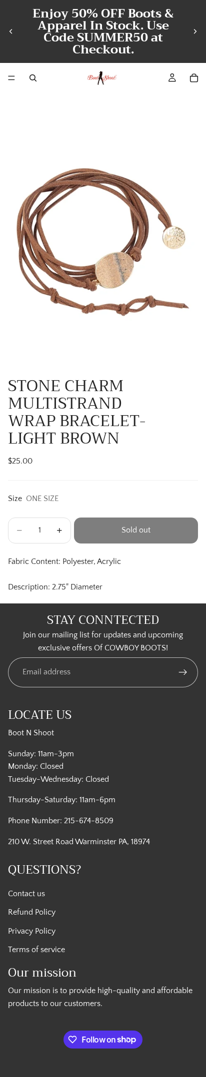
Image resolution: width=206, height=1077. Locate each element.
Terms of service (36, 949)
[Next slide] (195, 31)
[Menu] (11, 77)
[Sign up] (183, 672)
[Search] (33, 78)
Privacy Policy (32, 930)
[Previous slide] (11, 31)
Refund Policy (32, 912)
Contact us (26, 893)
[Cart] (194, 78)
